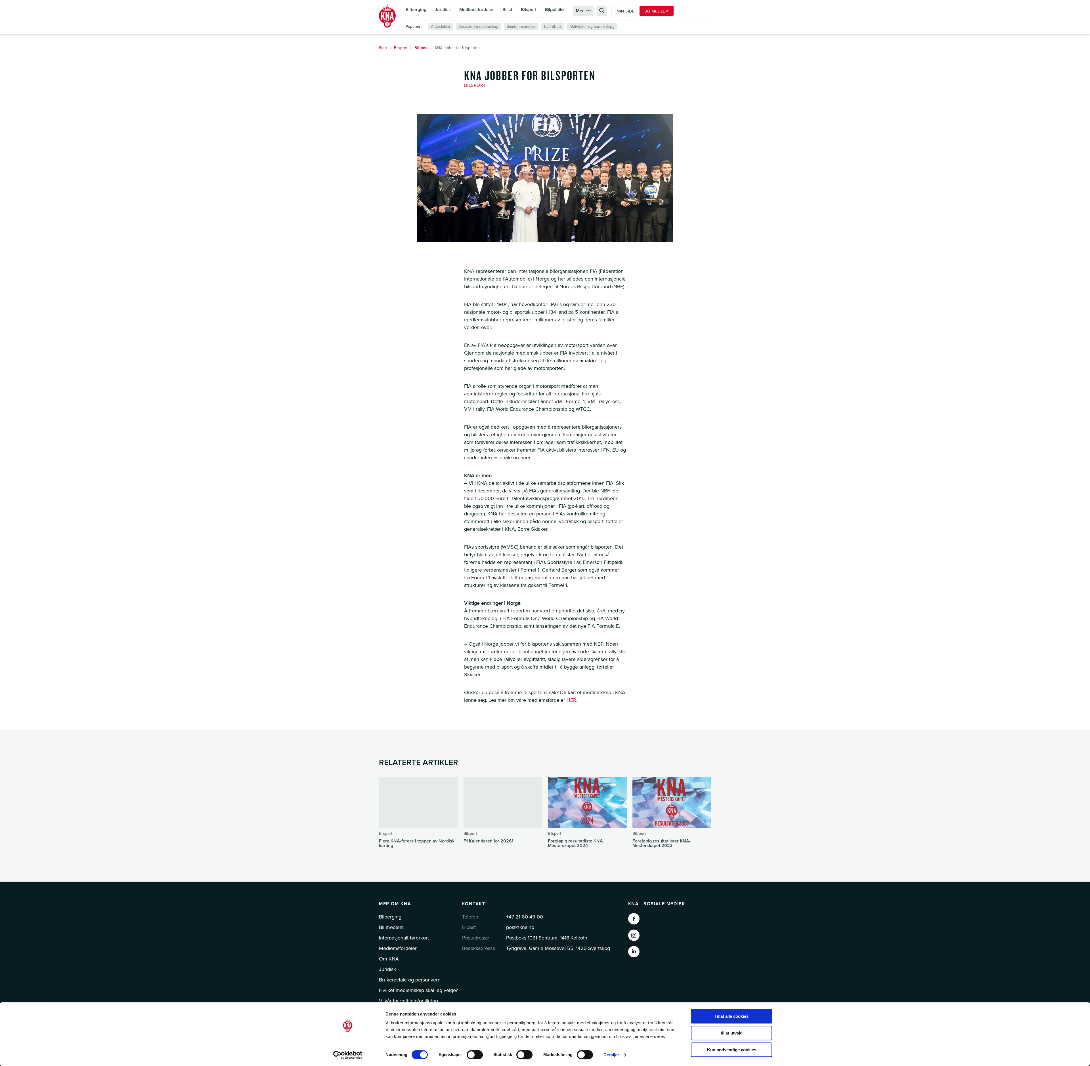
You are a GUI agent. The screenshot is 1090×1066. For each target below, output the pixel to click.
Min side (626, 11)
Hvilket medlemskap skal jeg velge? (418, 990)
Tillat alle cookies (731, 1016)
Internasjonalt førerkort (404, 938)
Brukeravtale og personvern (410, 980)
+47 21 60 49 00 (524, 917)
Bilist (507, 9)
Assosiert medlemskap (478, 26)
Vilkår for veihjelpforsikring (408, 1001)
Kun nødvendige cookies (731, 1049)
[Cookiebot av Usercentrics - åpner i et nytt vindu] (348, 1055)
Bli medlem (656, 11)
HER (571, 700)
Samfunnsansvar (521, 26)
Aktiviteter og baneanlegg (592, 26)
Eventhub (552, 26)
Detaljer (611, 1054)
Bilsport (528, 9)
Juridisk (443, 9)
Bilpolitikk (555, 9)
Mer (580, 11)
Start (383, 47)
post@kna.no (520, 927)
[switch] (475, 1054)
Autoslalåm (440, 26)
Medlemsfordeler (476, 9)
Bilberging (416, 9)
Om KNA (389, 959)
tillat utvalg (732, 1033)
